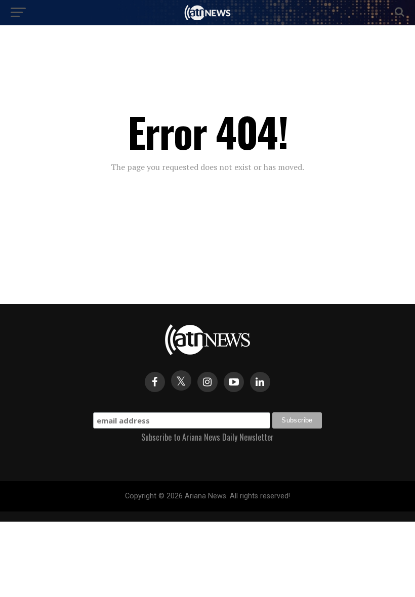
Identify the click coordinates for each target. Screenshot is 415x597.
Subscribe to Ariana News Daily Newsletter (207, 437)
